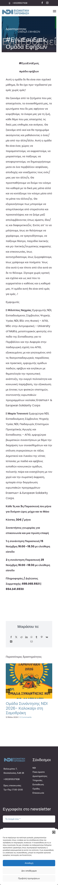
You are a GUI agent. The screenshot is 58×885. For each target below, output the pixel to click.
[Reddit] (21, 637)
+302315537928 (20, 3)
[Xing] (11, 641)
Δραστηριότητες (16, 29)
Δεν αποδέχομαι (29, 871)
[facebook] (42, 3)
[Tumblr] (36, 637)
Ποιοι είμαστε (39, 771)
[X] (16, 637)
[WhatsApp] (31, 637)
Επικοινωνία (38, 792)
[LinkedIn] (26, 637)
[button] (53, 832)
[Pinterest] (41, 637)
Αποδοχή (29, 863)
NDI (34, 767)
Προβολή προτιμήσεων (29, 878)
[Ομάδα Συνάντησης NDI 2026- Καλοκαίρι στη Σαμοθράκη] (29, 681)
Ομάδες (36, 788)
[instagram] (47, 3)
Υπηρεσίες (37, 780)
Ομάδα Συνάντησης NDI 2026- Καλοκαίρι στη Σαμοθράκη (27, 708)
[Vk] (46, 637)
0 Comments (26, 717)
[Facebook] (11, 637)
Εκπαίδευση (38, 784)
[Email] (31, 641)
